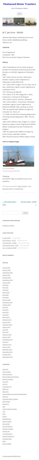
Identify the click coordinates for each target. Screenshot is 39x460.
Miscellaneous (6, 419)
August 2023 (6, 275)
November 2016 (7, 352)
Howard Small (18, 189)
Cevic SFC (5, 382)
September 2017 (7, 340)
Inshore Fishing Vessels (9, 409)
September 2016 (7, 357)
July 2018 (5, 330)
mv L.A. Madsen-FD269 (9, 248)
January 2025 (6, 270)
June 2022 (5, 285)
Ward (4, 441)
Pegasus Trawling (7, 429)
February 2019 (6, 320)
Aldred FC (5, 369)
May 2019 (5, 312)
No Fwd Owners (7, 426)
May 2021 (5, 287)
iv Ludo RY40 (6, 238)
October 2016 (6, 354)
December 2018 (7, 325)
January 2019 (6, 322)
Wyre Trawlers (6, 444)
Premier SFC (6, 431)
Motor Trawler (22, 186)
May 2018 (5, 332)
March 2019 (6, 317)
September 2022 (7, 280)
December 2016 (7, 349)
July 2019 (5, 307)
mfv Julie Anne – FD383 (9, 243)
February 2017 (6, 345)
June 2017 (5, 342)
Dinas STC (5, 392)
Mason (4, 416)
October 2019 (6, 305)
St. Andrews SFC (7, 434)
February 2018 (6, 335)
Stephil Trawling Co (8, 436)
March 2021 (6, 292)
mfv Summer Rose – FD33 (10, 245)
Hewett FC (5, 404)
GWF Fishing (6, 402)
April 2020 (5, 297)
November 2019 (7, 302)
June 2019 (5, 310)
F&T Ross (5, 397)
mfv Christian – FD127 (9, 240)
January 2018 (6, 337)
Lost (3, 411)
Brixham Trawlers (7, 379)
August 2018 (6, 327)
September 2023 (7, 273)
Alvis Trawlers (6, 372)
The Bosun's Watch (8, 225)
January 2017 (6, 347)
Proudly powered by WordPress (11, 456)
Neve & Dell (6, 424)
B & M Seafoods (7, 374)
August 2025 (6, 268)
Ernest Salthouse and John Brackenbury (14, 394)
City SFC (4, 384)
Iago (3, 407)
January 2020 (6, 300)
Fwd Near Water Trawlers (10, 399)
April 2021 (5, 290)
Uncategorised (6, 439)
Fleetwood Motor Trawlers (19, 4)
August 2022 (6, 283)
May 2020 (5, 295)
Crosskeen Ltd (6, 387)
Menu (19, 13)
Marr (4, 414)
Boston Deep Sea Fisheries (10, 377)
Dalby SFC (5, 389)
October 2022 (6, 278)
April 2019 (5, 315)
